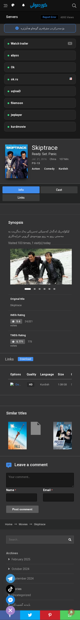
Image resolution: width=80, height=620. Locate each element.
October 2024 (20, 569)
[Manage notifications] (71, 612)
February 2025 (21, 559)
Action (36, 168)
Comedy (49, 168)
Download (25, 359)
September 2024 (23, 578)
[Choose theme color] (13, 5)
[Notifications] (23, 5)
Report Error (49, 17)
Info (21, 189)
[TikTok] (10, 589)
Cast (59, 189)
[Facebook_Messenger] (10, 599)
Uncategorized (21, 595)
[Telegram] (10, 578)
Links (21, 197)
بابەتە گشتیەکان (21, 604)
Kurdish (63, 168)
